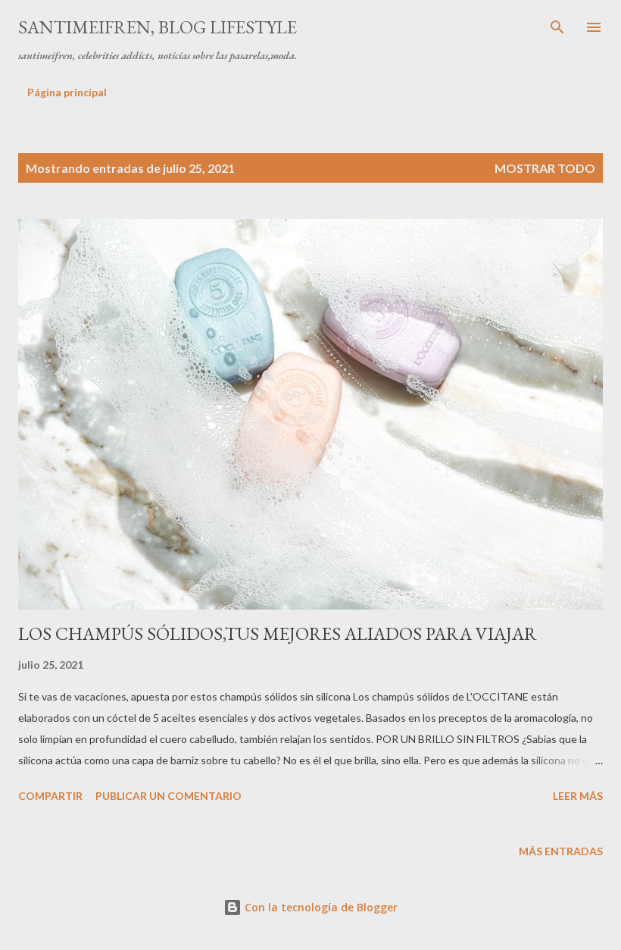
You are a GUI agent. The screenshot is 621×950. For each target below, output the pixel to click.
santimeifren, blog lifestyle (157, 27)
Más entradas (561, 851)
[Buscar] (557, 27)
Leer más (578, 795)
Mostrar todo (545, 168)
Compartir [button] (50, 795)
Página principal (67, 92)
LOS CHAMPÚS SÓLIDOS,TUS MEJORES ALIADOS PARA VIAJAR (277, 633)
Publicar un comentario (168, 795)
